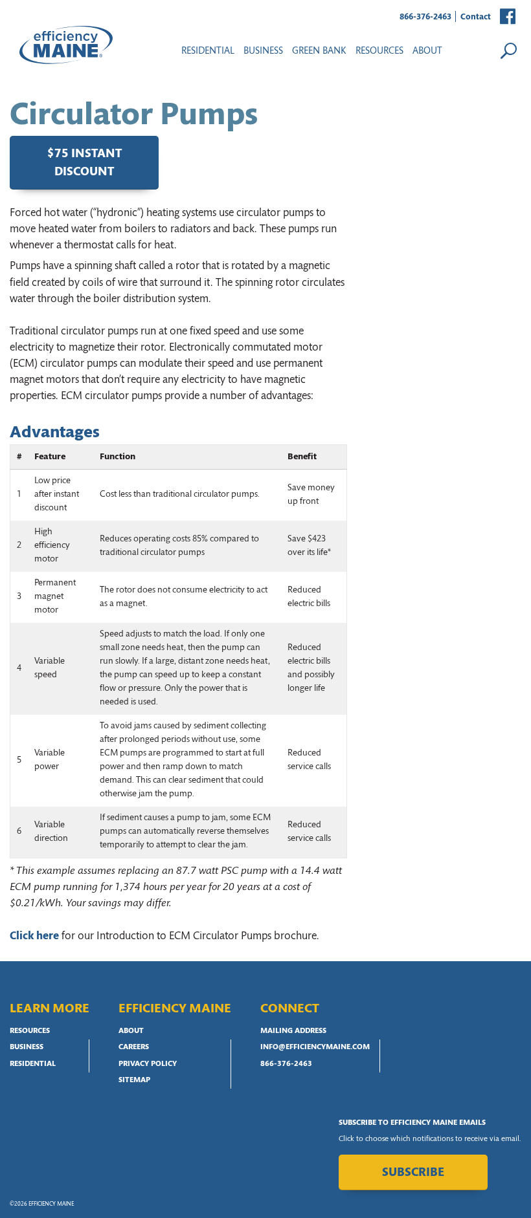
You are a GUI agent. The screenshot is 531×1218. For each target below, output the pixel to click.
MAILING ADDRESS (293, 1031)
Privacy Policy (148, 1064)
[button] (508, 17)
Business (263, 51)
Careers (134, 1047)
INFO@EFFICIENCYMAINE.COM (315, 1047)
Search (508, 50)
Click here (34, 936)
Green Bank (319, 51)
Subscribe (413, 1173)
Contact (475, 17)
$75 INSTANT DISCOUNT (84, 163)
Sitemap (134, 1080)
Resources (30, 1031)
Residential (207, 51)
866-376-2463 (425, 17)
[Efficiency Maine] (66, 45)
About (427, 51)
